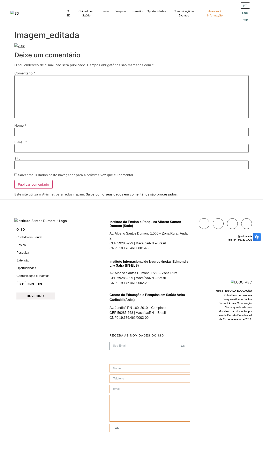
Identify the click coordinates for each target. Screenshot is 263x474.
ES (40, 284)
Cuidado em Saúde (29, 237)
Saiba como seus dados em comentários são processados (131, 194)
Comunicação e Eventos (33, 275)
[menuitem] (68, 13)
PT (245, 5)
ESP (245, 20)
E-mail (20, 142)
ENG (245, 13)
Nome (20, 125)
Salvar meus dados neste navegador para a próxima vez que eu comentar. (76, 175)
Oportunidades (26, 268)
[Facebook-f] (204, 223)
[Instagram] (218, 223)
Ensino (21, 245)
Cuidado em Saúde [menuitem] (86, 13)
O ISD (20, 229)
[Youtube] (246, 223)
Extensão (22, 260)
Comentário (24, 73)
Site (17, 158)
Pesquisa (22, 252)
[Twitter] (232, 223)
